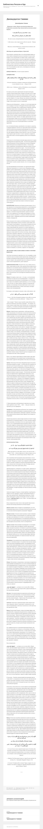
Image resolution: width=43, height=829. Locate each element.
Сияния (26, 788)
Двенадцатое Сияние (21, 788)
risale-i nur (32, 788)
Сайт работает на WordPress (12, 826)
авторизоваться (32, 800)
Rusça (8, 789)
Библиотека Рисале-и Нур (14, 4)
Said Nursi (11, 789)
